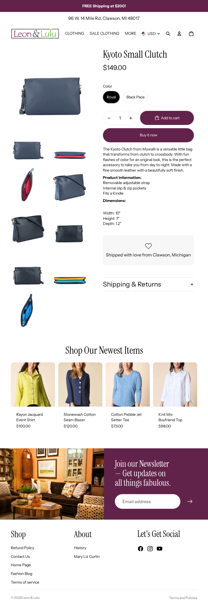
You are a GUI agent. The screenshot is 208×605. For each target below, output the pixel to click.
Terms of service (25, 582)
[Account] (179, 34)
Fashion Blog (21, 573)
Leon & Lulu (31, 598)
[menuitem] (130, 33)
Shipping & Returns (132, 284)
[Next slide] (51, 385)
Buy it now (148, 135)
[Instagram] (150, 548)
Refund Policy (22, 547)
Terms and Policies (183, 598)
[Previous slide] (15, 385)
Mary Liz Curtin (87, 556)
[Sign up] (190, 501)
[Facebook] (140, 548)
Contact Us (20, 556)
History (80, 547)
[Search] (168, 34)
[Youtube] (159, 548)
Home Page (21, 564)
